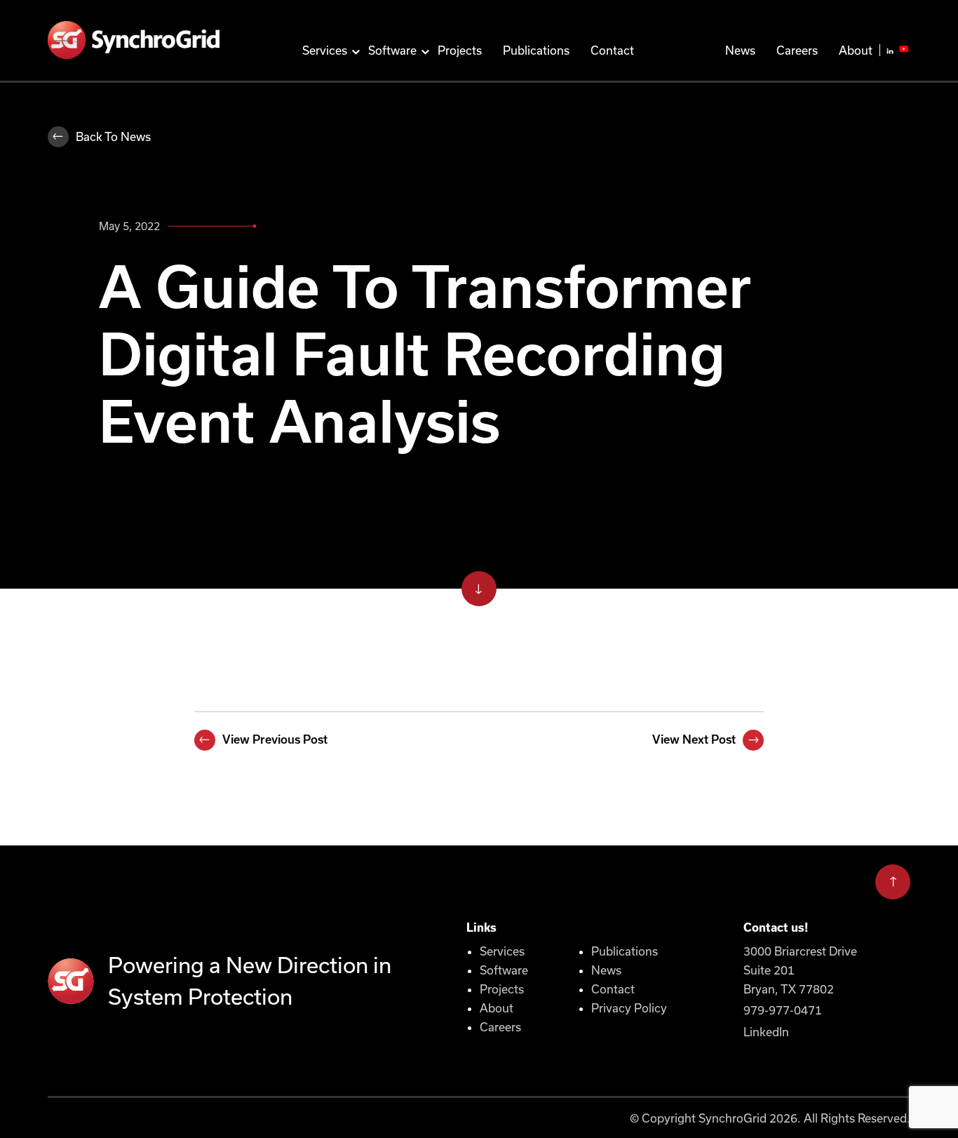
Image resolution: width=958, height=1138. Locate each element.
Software (392, 50)
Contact (612, 50)
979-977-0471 (782, 1010)
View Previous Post (275, 739)
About (855, 50)
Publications (536, 50)
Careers (797, 50)
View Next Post (694, 739)
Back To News (113, 136)
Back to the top (892, 877)
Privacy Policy (629, 1008)
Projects (460, 50)
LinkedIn (766, 1031)
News (740, 50)
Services (324, 50)
